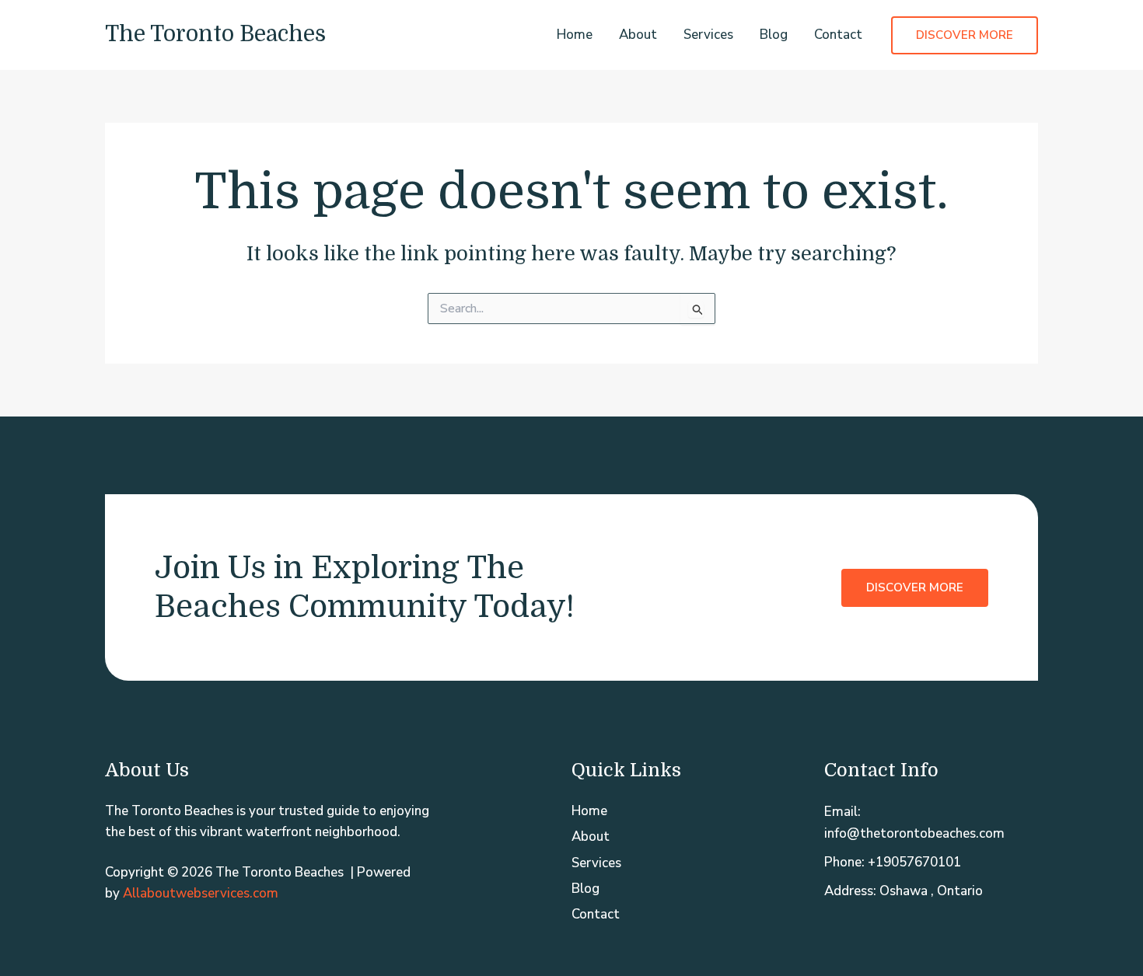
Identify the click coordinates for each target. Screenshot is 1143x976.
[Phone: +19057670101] (892, 862)
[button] (964, 35)
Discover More (914, 587)
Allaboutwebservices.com (200, 893)
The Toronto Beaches (215, 34)
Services (708, 35)
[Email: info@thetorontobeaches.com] (931, 822)
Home (574, 35)
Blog (774, 35)
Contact (838, 35)
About (638, 35)
